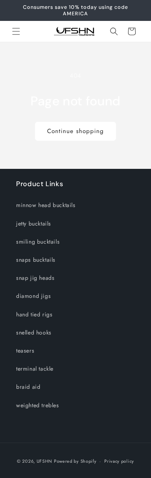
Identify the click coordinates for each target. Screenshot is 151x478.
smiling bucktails (38, 242)
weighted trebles (37, 405)
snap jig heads (35, 278)
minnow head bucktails (46, 205)
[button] (16, 31)
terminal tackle (35, 369)
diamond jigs (33, 296)
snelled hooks (34, 332)
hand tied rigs (34, 314)
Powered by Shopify (75, 461)
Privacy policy (119, 461)
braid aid (28, 387)
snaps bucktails (36, 260)
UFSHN (45, 461)
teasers (25, 351)
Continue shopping (75, 131)
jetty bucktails (33, 224)
